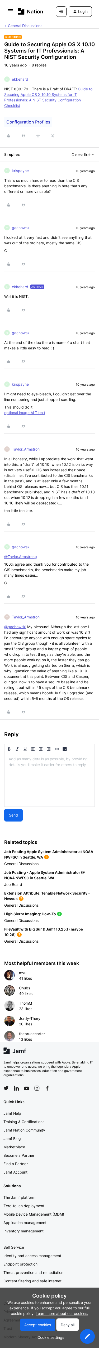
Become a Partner (18, 1155)
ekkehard (20, 79)
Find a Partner (15, 1163)
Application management (24, 1222)
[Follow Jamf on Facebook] (47, 1088)
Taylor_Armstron (26, 449)
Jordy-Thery (29, 1018)
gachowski (21, 227)
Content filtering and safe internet (32, 1281)
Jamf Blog (12, 1138)
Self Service (13, 1247)
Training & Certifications (23, 1121)
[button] (10, 12)
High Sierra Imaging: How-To (30, 914)
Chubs (24, 988)
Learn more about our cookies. (62, 1313)
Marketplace (14, 1147)
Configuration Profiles (28, 122)
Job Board (13, 884)
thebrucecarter (32, 1033)
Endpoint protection (20, 1264)
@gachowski (15, 626)
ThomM (25, 1003)
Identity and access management (32, 1255)
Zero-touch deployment (23, 1206)
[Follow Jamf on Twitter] (6, 1088)
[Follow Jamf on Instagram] (37, 1088)
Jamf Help (12, 1113)
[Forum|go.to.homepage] (29, 11)
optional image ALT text (24, 412)
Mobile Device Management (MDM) (33, 1214)
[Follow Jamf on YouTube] (26, 1088)
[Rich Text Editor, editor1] (49, 780)
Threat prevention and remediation (33, 1272)
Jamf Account (15, 1172)
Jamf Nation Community (24, 1130)
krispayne (20, 170)
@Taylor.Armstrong (20, 556)
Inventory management (23, 1231)
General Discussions (25, 25)
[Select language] (61, 11)
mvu (22, 972)
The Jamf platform (19, 1197)
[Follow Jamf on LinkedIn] (16, 1088)
